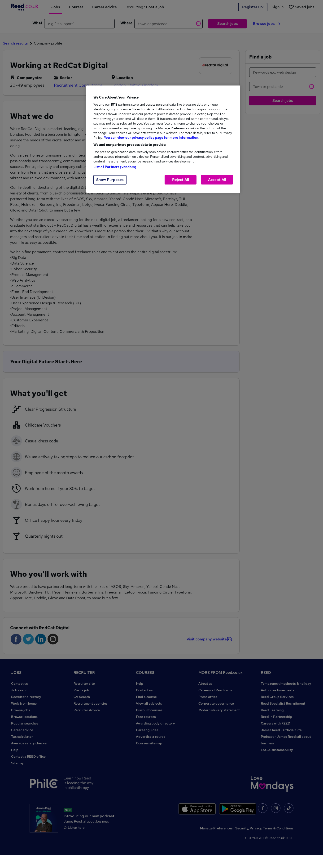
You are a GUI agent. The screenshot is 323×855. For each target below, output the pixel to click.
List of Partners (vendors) (114, 167)
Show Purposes (110, 179)
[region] (163, 139)
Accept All (217, 179)
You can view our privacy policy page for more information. (151, 137)
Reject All (180, 179)
